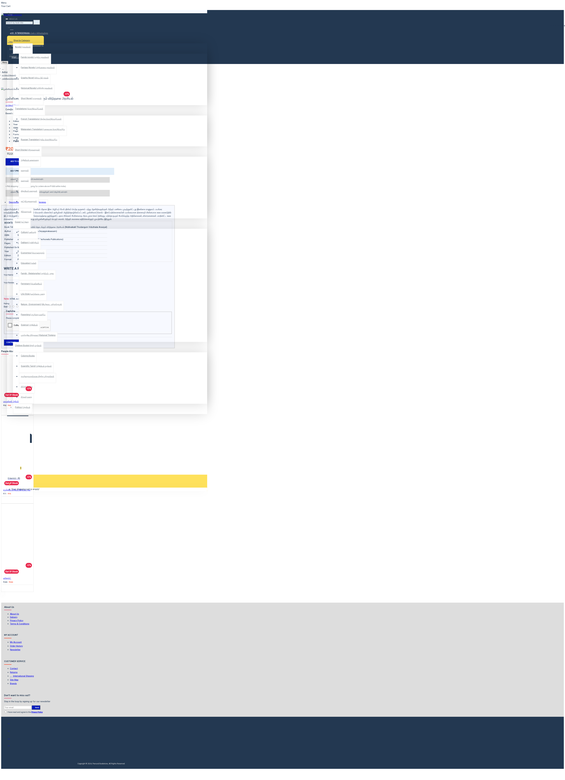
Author (5, 72)
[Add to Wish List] (5, 411)
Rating (6, 303)
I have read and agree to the (25, 712)
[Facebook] (11, 724)
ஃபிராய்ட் (7, 578)
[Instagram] (11, 739)
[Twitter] (11, 731)
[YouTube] (11, 746)
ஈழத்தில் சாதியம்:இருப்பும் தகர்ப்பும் (18, 490)
